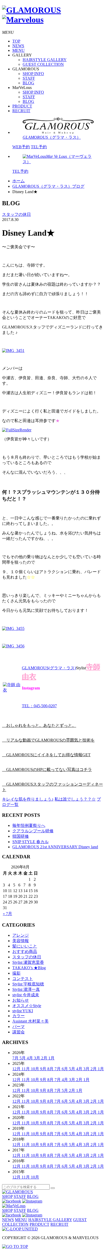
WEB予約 (21, 147)
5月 (23, 1058)
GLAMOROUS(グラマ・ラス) (49, 668)
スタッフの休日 (16, 214)
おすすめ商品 (24, 951)
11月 (26, 1069)
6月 (65, 1069)
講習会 (18, 1032)
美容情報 (20, 941)
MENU (18, 50)
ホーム (18, 181)
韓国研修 (20, 836)
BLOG (28, 83)
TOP (16, 41)
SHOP (7, 1196)
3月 (37, 1058)
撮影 (16, 973)
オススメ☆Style (26, 1005)
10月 (35, 1069)
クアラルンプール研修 (33, 831)
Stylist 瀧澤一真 (26, 989)
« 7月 (7, 913)
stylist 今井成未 (25, 995)
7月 (16, 1058)
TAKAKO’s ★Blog (29, 968)
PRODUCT (22, 106)
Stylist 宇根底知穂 (28, 984)
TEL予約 (39, 147)
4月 (30, 1058)
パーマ (18, 1026)
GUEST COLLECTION (43, 64)
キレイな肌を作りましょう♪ (28, 799)
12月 (17, 1069)
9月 (43, 1069)
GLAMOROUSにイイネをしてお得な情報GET (46, 755)
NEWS (18, 46)
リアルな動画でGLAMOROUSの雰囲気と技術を (48, 740)
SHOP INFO (33, 73)
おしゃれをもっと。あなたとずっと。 (39, 725)
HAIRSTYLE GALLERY (45, 59)
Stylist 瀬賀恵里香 (28, 962)
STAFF (29, 78)
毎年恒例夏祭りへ (28, 825)
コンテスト (22, 978)
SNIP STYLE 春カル (30, 842)
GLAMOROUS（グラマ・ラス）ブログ (48, 186)
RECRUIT (21, 111)
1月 (51, 1058)
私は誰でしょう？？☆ (75, 799)
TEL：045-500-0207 (39, 706)
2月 (44, 1058)
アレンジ (20, 935)
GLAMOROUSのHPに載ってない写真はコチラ (47, 769)
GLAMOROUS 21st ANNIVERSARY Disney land (55, 847)
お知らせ (20, 1000)
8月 (51, 1069)
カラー (18, 1016)
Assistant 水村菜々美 (30, 1021)
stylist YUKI (22, 1011)
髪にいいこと (24, 946)
